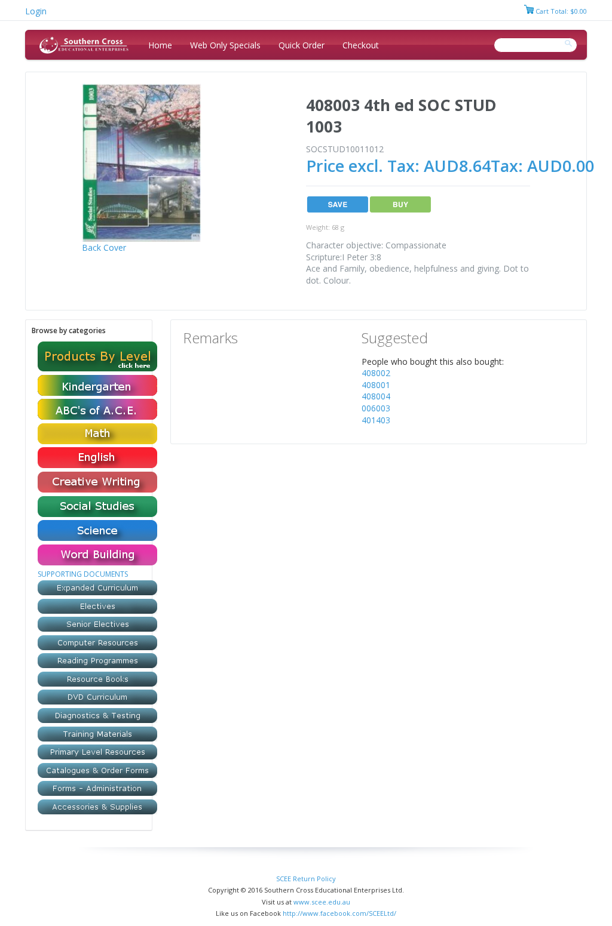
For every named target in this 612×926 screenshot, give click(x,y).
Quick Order (302, 45)
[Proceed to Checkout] (529, 11)
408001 (376, 384)
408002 (376, 373)
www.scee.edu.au (321, 901)
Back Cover (104, 247)
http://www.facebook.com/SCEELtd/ (339, 913)
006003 (376, 408)
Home (160, 45)
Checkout (360, 45)
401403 (376, 420)
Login (36, 11)
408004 (376, 396)
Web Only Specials (225, 45)
